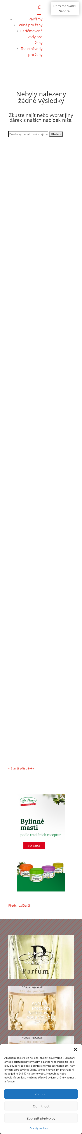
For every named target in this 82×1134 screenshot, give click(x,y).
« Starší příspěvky (21, 768)
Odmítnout (41, 1106)
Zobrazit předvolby (41, 1118)
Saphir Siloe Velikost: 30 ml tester (40, 616)
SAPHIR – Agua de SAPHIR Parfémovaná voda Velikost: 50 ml (40, 413)
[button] (75, 1049)
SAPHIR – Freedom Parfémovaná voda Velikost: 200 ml (41, 1012)
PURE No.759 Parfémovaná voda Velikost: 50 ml (41, 959)
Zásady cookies (39, 1128)
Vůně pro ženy (30, 25)
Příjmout (41, 1094)
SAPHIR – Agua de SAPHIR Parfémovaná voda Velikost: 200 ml (39, 515)
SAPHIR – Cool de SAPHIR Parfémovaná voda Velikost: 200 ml (39, 310)
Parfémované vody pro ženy (31, 37)
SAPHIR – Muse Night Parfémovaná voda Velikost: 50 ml (40, 716)
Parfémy (35, 19)
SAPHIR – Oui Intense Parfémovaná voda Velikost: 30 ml (40, 207)
